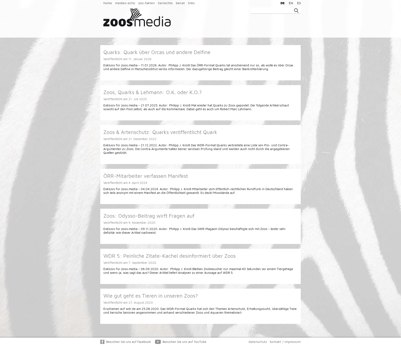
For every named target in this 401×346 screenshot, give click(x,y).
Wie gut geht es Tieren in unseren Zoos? (150, 296)
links (191, 3)
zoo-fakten (146, 3)
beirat (180, 3)
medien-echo (125, 3)
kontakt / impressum (285, 341)
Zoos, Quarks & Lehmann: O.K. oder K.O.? (152, 92)
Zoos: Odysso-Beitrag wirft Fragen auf (148, 216)
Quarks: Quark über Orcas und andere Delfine (157, 52)
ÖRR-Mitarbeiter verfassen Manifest (145, 176)
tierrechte (165, 3)
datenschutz (258, 341)
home (107, 3)
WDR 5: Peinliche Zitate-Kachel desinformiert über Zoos (169, 256)
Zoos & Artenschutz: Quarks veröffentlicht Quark (160, 132)
